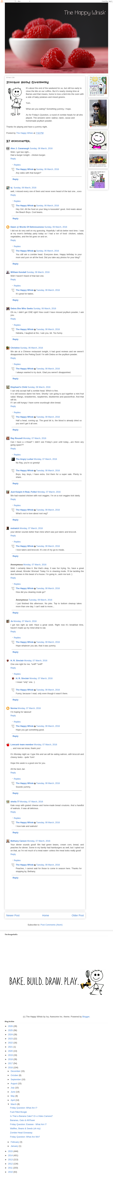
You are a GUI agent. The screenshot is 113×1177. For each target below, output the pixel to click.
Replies (17, 165)
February (15, 1142)
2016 (10, 1067)
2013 (10, 1159)
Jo (12, 621)
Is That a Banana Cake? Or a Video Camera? (31, 1116)
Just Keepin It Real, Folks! (24, 492)
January (15, 1146)
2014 (10, 1155)
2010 (10, 1172)
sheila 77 (15, 801)
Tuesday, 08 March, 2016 (48, 290)
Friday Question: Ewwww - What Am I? (28, 1124)
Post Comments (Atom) (52, 925)
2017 (10, 1063)
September (16, 1079)
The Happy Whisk (25, 169)
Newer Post (13, 915)
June (13, 1092)
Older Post (78, 915)
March (14, 1104)
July (13, 1087)
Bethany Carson (19, 841)
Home (45, 915)
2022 (10, 1042)
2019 (10, 1055)
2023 (10, 1038)
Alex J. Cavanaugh (20, 148)
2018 (10, 1059)
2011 (10, 1168)
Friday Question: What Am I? (23, 1108)
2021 (10, 1047)
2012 (10, 1164)
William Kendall (18, 272)
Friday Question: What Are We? (25, 1137)
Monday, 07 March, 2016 (34, 438)
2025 (10, 1030)
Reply (13, 158)
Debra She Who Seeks (22, 308)
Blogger (85, 1016)
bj (12, 187)
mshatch (15, 528)
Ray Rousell (17, 438)
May (13, 1096)
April (13, 1100)
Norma (14, 708)
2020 (10, 1051)
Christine (15, 348)
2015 (10, 1151)
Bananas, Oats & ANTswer (22, 1120)
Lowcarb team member (22, 744)
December (16, 1071)
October (15, 1075)
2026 (10, 1026)
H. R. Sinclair (17, 660)
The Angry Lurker (24, 459)
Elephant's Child (19, 387)
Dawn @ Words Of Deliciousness (27, 227)
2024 (10, 1034)
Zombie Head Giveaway (21, 1132)
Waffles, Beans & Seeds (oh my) (25, 1128)
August (14, 1083)
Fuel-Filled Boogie (18, 1112)
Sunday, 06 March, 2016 (41, 148)
